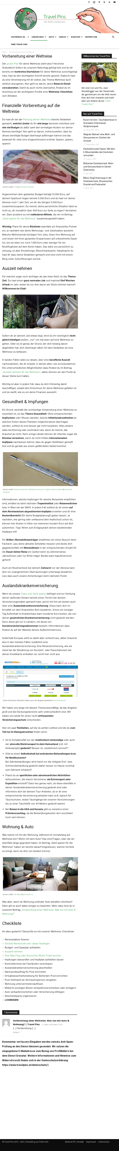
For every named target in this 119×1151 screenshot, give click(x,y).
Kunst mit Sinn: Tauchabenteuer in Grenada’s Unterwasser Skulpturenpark (100, 123)
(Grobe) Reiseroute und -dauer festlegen (27, 943)
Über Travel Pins (19, 44)
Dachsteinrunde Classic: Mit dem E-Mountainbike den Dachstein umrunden (99, 152)
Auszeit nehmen (14, 951)
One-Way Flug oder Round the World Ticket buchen (33, 955)
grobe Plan (13, 63)
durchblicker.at (60, 700)
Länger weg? (38, 37)
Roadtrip (75, 37)
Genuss (62, 37)
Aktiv (51, 37)
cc (32, 894)
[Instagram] (94, 2)
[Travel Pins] (59, 18)
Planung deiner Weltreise (37, 119)
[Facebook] (89, 2)
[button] (113, 37)
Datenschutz (104, 1141)
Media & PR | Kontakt (74, 1141)
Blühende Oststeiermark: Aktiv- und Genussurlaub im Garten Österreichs (98, 166)
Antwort (16, 1032)
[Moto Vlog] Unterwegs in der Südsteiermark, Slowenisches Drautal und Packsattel (97, 181)
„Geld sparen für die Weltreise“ (19, 218)
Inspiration (91, 37)
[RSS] (104, 2)
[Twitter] (109, 2)
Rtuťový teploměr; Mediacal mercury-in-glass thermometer (37, 489)
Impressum (91, 1141)
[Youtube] (114, 2)
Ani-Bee (17, 894)
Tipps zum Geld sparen (33, 593)
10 (15, 187)
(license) (30, 187)
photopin (22, 187)
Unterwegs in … (19, 37)
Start (4, 52)
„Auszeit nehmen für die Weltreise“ (21, 372)
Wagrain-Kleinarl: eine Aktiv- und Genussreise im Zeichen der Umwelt (99, 137)
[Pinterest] (99, 2)
